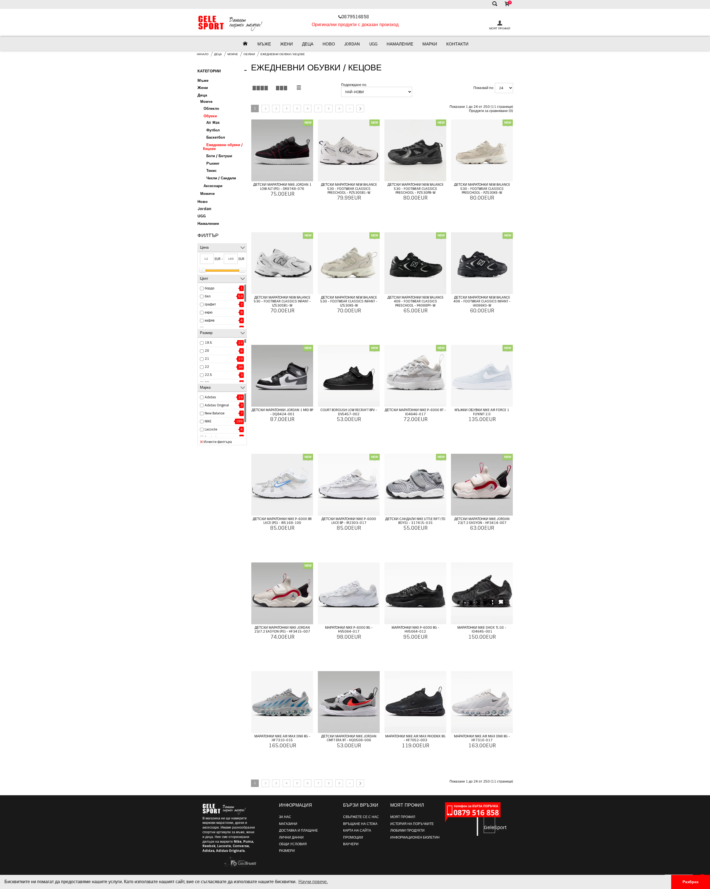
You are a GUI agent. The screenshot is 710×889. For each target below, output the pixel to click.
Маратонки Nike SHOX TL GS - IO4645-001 (481, 629)
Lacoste (211, 429)
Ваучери (351, 844)
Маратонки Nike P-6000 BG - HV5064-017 (349, 629)
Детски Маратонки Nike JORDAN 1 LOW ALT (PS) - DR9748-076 (282, 186)
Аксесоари (213, 186)
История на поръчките (412, 824)
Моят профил (402, 817)
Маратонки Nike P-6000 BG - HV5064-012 (415, 629)
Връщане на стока (360, 824)
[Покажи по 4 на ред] (260, 88)
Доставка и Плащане (298, 830)
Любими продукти (407, 830)
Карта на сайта (357, 830)
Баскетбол (215, 137)
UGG (373, 44)
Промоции (353, 837)
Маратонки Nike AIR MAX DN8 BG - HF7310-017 (482, 738)
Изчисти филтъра (218, 442)
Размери (287, 851)
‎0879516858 (356, 17)
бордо (209, 288)
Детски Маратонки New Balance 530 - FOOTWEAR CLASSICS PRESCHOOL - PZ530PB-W (415, 188)
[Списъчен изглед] (299, 88)
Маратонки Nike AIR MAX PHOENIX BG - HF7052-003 (415, 738)
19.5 (208, 342)
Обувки (249, 54)
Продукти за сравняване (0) (491, 111)
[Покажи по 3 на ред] (281, 88)
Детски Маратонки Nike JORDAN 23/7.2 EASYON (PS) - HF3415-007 (282, 629)
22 (207, 367)
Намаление (400, 44)
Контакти (457, 44)
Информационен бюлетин (415, 837)
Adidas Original (217, 405)
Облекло (211, 108)
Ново (329, 44)
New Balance (215, 413)
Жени (286, 44)
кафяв (209, 320)
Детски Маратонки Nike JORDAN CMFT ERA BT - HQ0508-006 (348, 738)
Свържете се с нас (361, 817)
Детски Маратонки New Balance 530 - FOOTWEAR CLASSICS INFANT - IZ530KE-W (348, 301)
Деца (307, 44)
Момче (232, 54)
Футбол (213, 130)
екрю (208, 312)
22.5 (208, 375)
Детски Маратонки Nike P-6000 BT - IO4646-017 (415, 412)
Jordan (352, 44)
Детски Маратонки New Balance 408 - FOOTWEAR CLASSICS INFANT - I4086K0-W (482, 301)
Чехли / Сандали (221, 178)
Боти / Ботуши (219, 156)
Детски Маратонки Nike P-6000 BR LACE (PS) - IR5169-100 (282, 521)
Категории (222, 70)
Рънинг (212, 163)
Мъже (264, 44)
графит (210, 304)
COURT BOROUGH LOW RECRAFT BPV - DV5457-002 (348, 412)
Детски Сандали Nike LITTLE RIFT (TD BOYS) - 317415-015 (415, 521)
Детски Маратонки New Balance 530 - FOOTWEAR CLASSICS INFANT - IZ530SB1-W (282, 301)
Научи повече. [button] (313, 881)
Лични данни (291, 837)
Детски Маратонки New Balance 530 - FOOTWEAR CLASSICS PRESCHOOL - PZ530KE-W (482, 188)
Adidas (210, 397)
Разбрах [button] (691, 882)
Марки (429, 44)
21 (207, 358)
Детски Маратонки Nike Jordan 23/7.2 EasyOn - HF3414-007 (481, 521)
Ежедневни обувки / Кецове (282, 54)
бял (208, 296)
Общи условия (293, 844)
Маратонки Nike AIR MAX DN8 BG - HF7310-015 (282, 738)
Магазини (288, 824)
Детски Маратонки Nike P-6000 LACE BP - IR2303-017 (348, 521)
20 (207, 350)
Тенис (211, 170)
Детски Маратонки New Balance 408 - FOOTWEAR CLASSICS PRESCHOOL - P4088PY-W (415, 301)
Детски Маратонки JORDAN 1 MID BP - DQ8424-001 (282, 412)
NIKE (208, 421)
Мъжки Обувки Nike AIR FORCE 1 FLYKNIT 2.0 (482, 412)
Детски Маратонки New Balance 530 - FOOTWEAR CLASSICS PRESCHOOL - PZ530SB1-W (349, 188)
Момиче (207, 193)
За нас (285, 817)
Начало (203, 54)
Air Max (213, 122)
